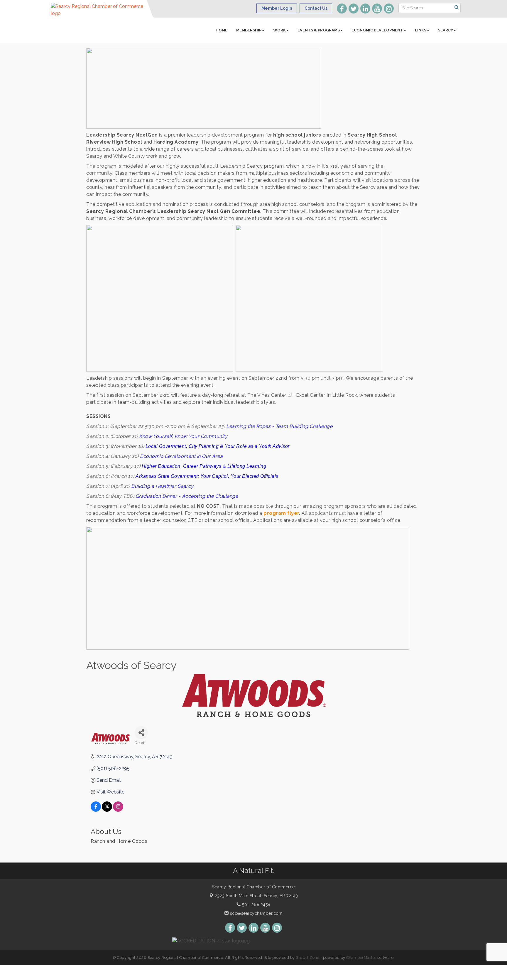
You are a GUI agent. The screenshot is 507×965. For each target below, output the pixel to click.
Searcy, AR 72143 (256, 895)
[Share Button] (141, 732)
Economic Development (377, 30)
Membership (248, 30)
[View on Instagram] (118, 810)
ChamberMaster (361, 957)
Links (420, 30)
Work (279, 30)
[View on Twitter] (107, 810)
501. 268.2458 (256, 904)
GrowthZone (307, 957)
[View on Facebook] (96, 810)
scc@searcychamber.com (256, 913)
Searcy (445, 30)
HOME (221, 30)
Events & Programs (319, 30)
